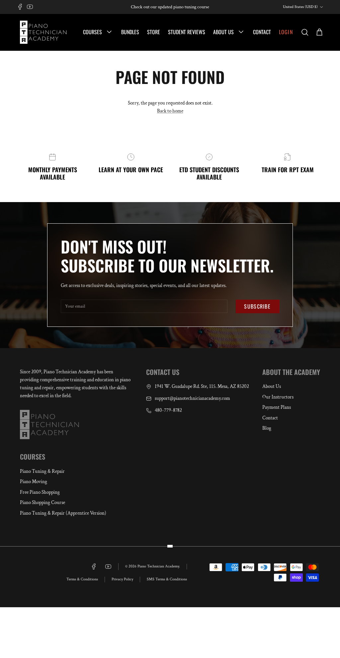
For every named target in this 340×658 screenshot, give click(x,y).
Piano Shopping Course (42, 502)
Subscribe (257, 306)
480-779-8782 (168, 410)
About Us (224, 32)
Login (286, 32)
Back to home (170, 111)
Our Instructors (278, 397)
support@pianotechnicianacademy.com (192, 398)
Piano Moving (33, 481)
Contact (262, 32)
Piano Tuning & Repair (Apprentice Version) (63, 513)
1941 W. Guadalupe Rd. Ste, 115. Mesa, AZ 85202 (202, 386)
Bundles (130, 32)
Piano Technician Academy (158, 566)
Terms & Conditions (82, 579)
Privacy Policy (122, 579)
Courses (93, 32)
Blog (266, 428)
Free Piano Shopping (40, 492)
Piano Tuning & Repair (42, 471)
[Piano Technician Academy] (45, 32)
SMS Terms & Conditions (167, 579)
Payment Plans (276, 407)
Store (153, 32)
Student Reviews (186, 32)
